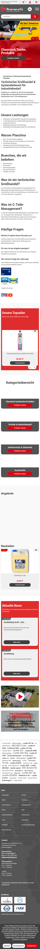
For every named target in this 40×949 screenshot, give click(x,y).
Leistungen (5, 795)
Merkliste (5, 825)
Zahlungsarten (26, 805)
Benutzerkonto (6, 830)
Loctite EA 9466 (13, 748)
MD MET (12, 758)
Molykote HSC (6, 760)
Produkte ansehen (13, 58)
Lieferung (25, 800)
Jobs (3, 820)
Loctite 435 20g (20, 753)
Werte (4, 800)
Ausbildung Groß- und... (15, 622)
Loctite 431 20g (26, 748)
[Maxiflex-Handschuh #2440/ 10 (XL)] (20, 341)
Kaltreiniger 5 (7, 780)
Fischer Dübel (22, 778)
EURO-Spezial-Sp (13, 765)
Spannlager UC (19, 770)
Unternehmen (6, 805)
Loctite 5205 (25, 766)
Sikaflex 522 (5, 758)
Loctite (24, 760)
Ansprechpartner (7, 815)
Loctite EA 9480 (31, 751)
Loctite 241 (18, 750)
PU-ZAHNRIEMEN (28, 756)
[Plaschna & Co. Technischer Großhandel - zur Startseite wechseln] (12, 9)
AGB (23, 810)
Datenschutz (26, 815)
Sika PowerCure (28, 770)
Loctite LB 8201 (16, 763)
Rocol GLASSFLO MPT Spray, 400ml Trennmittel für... (20, 575)
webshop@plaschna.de (9, 857)
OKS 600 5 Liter (19, 745)
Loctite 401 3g (29, 773)
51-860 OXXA (6, 743)
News (3, 810)
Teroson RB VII (32, 778)
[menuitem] (36, 10)
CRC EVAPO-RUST (8, 770)
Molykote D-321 (25, 775)
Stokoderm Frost (7, 773)
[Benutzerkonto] (30, 2)
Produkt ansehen (20, 363)
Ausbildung (9, 653)
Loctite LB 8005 (10, 775)
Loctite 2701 (31, 758)
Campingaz (13, 778)
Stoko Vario (17, 773)
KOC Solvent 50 (29, 768)
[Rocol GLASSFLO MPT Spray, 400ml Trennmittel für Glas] (20, 561)
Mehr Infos (16, 642)
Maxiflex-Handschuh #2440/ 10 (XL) (20, 353)
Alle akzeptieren (18, 946)
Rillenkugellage (17, 743)
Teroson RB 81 (7, 751)
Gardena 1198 (27, 763)
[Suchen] (35, 16)
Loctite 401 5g (28, 743)
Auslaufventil (18, 780)
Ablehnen (7, 946)
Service (24, 795)
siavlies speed (15, 768)
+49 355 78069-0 (9, 853)
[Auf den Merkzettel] (35, 331)
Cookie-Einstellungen (28, 825)
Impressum (25, 820)
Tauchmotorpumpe (14, 756)
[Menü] (36, 10)
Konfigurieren (31, 946)
